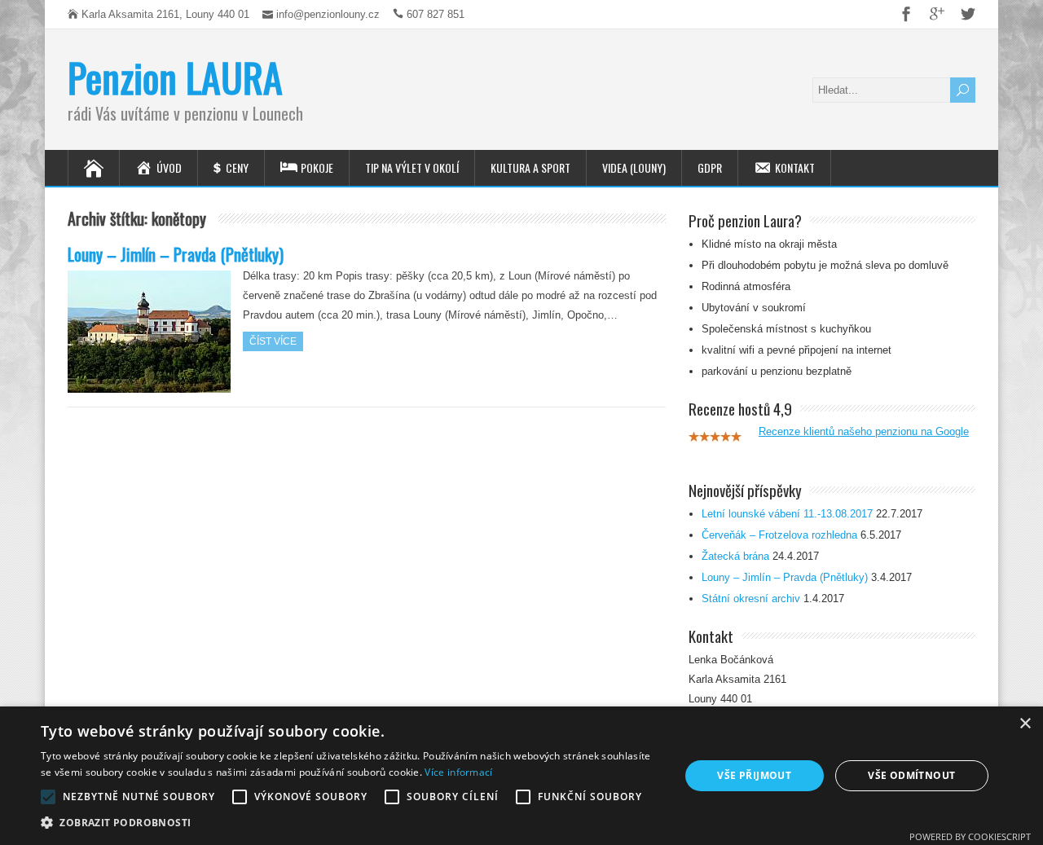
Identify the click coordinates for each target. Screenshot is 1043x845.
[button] (351, 823)
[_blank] (899, 14)
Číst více (273, 341)
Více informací (458, 772)
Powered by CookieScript (970, 836)
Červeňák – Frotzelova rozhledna (779, 535)
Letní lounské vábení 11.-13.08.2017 (787, 514)
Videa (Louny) (634, 167)
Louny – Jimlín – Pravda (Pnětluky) (176, 253)
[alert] (521, 775)
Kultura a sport (530, 167)
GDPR (710, 167)
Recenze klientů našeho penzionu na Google (864, 431)
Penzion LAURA (175, 77)
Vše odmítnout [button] (911, 775)
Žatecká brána (735, 556)
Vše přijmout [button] (754, 775)
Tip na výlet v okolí (412, 167)
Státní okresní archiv (751, 598)
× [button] (1025, 724)
